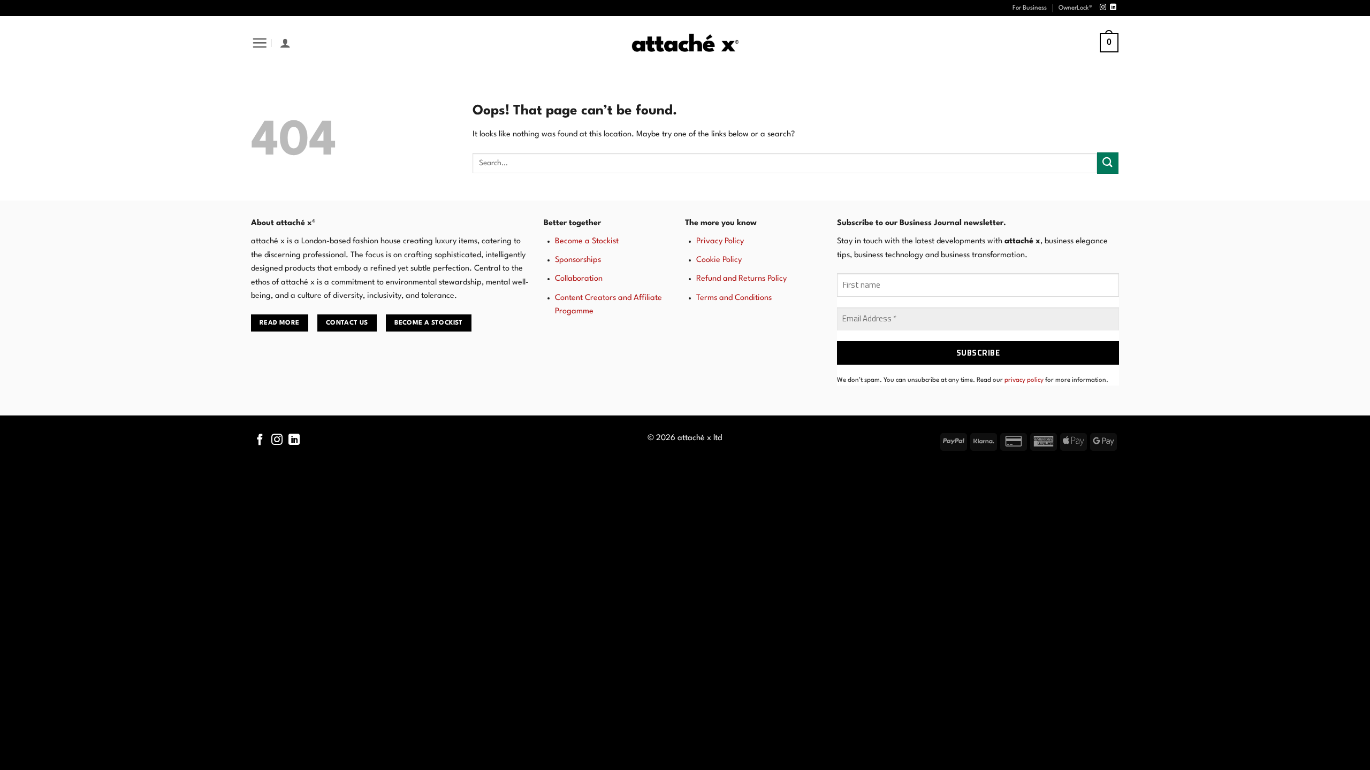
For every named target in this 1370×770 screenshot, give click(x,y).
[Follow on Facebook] (259, 440)
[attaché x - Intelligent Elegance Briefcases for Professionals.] (685, 43)
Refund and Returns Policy (741, 279)
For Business (1030, 8)
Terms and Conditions (734, 298)
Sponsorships (578, 260)
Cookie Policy (719, 260)
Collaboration (579, 279)
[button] (260, 43)
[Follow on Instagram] (1103, 7)
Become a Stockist (587, 241)
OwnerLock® (1075, 8)
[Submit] (1107, 162)
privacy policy (1024, 380)
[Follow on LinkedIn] (1113, 7)
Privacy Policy (720, 241)
